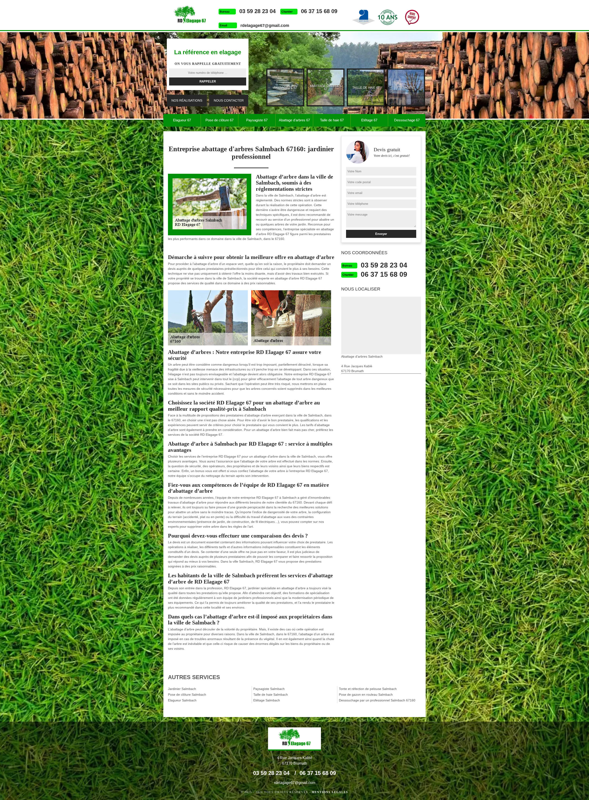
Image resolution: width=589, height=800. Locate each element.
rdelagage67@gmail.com (264, 25)
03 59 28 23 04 (257, 11)
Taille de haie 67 (332, 120)
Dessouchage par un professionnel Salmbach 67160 (377, 700)
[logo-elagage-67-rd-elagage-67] (189, 16)
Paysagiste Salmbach (269, 689)
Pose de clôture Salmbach (187, 694)
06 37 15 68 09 (319, 11)
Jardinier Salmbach (182, 689)
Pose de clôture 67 (219, 120)
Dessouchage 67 (407, 120)
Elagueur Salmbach (182, 700)
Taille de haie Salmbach (270, 694)
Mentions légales (330, 792)
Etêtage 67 (369, 120)
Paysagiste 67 (257, 120)
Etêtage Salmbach (266, 700)
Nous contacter (229, 100)
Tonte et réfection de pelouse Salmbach (368, 689)
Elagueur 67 (182, 120)
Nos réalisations (186, 100)
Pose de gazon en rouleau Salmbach (366, 694)
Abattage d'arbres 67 (294, 120)
